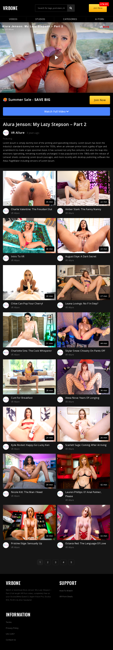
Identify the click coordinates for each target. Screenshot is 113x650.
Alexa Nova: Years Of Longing (82, 397)
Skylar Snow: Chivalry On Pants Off (85, 350)
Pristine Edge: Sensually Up (26, 543)
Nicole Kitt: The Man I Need (27, 492)
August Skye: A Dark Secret (80, 256)
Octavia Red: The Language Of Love (85, 543)
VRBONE (10, 8)
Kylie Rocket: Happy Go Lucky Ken (30, 445)
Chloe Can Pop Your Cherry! (27, 303)
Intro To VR (17, 256)
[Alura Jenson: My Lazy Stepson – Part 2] (56, 57)
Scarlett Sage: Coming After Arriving (86, 445)
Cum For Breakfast (22, 397)
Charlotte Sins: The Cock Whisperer (31, 350)
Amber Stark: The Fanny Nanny (83, 209)
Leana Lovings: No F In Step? (81, 303)
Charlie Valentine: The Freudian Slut (31, 209)
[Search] (70, 8)
